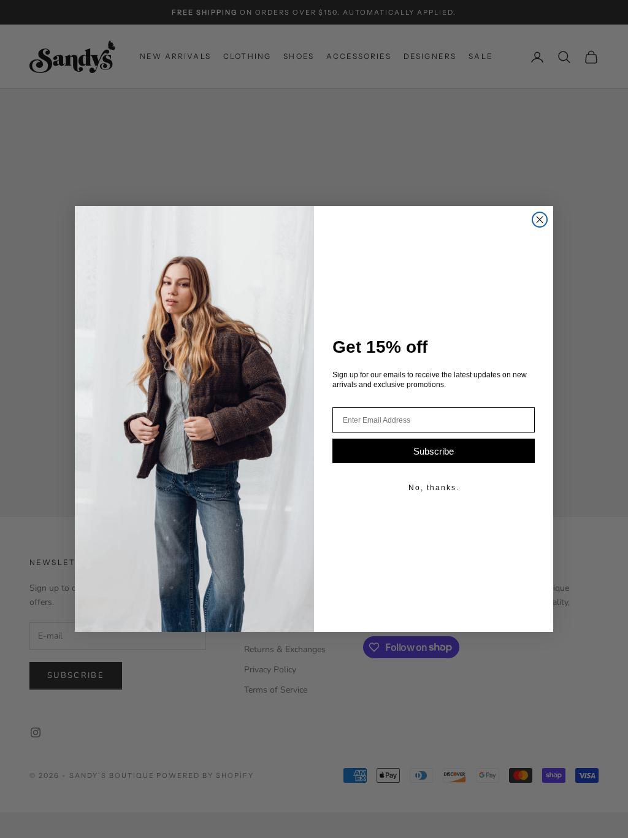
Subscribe (433, 451)
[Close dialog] (539, 219)
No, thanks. (433, 487)
